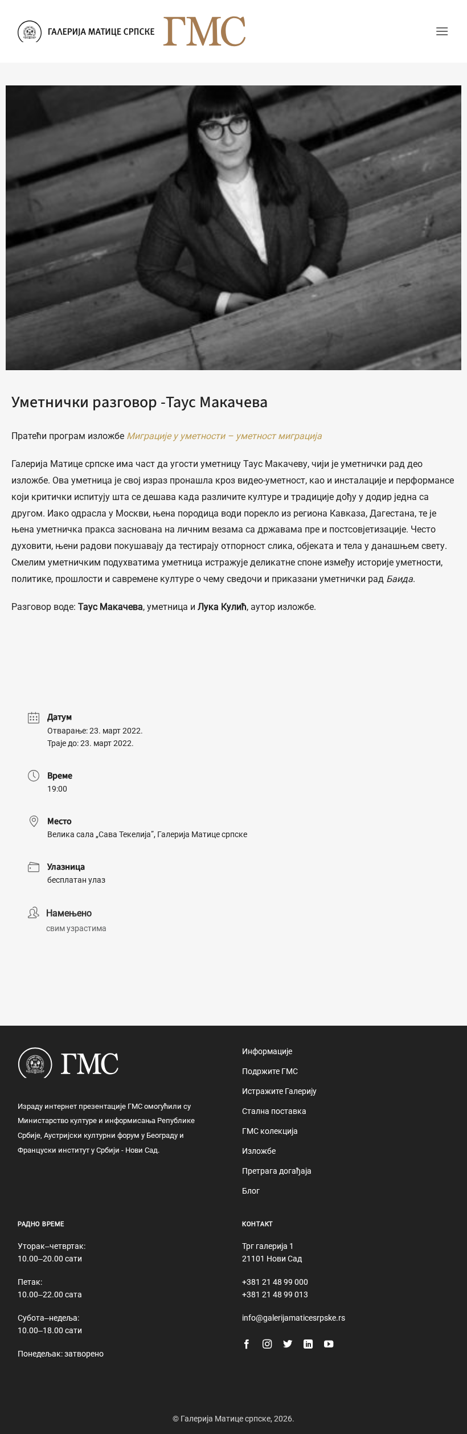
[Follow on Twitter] (287, 1344)
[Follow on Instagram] (267, 1344)
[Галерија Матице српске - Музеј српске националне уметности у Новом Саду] (86, 31)
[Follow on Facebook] (246, 1344)
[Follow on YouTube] (328, 1344)
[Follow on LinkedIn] (308, 1344)
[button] (442, 31)
